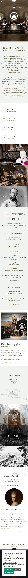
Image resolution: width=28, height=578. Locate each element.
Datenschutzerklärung (10, 564)
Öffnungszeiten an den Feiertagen (12, 246)
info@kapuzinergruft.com (14, 224)
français (20, 544)
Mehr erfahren (9, 573)
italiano (13, 544)
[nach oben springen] (14, 550)
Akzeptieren (8, 569)
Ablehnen (17, 569)
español (14, 546)
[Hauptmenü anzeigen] (25, 1)
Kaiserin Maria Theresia (12, 517)
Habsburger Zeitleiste (10, 485)
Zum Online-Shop (7, 363)
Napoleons (20, 526)
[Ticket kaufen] (26, 8)
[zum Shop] (26, 12)
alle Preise (13, 304)
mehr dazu (13, 281)
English (6, 544)
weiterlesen (21, 532)
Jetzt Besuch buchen (14, 32)
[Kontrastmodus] (2, 2)
